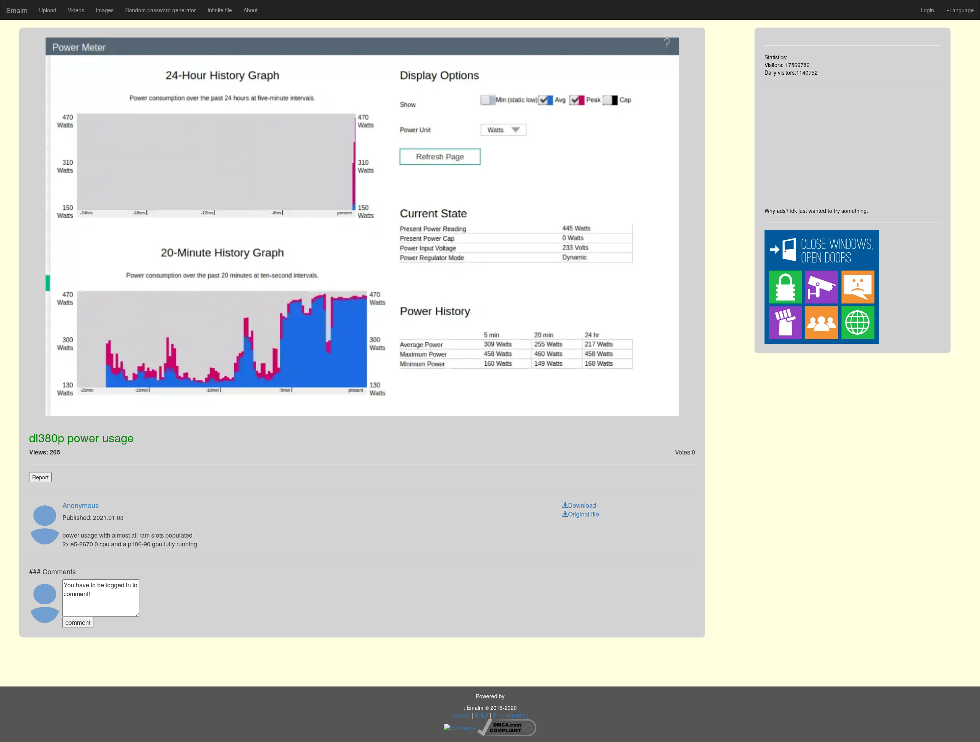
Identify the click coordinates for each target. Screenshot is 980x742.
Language (961, 10)
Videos (76, 10)
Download (582, 505)
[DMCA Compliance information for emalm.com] (506, 727)
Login (927, 10)
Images (105, 10)
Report (40, 477)
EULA (481, 715)
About (250, 10)
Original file (583, 514)
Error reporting (511, 715)
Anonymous (80, 505)
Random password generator (160, 10)
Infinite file (219, 10)
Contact (460, 715)
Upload (47, 10)
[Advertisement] (852, 145)
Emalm (17, 10)
